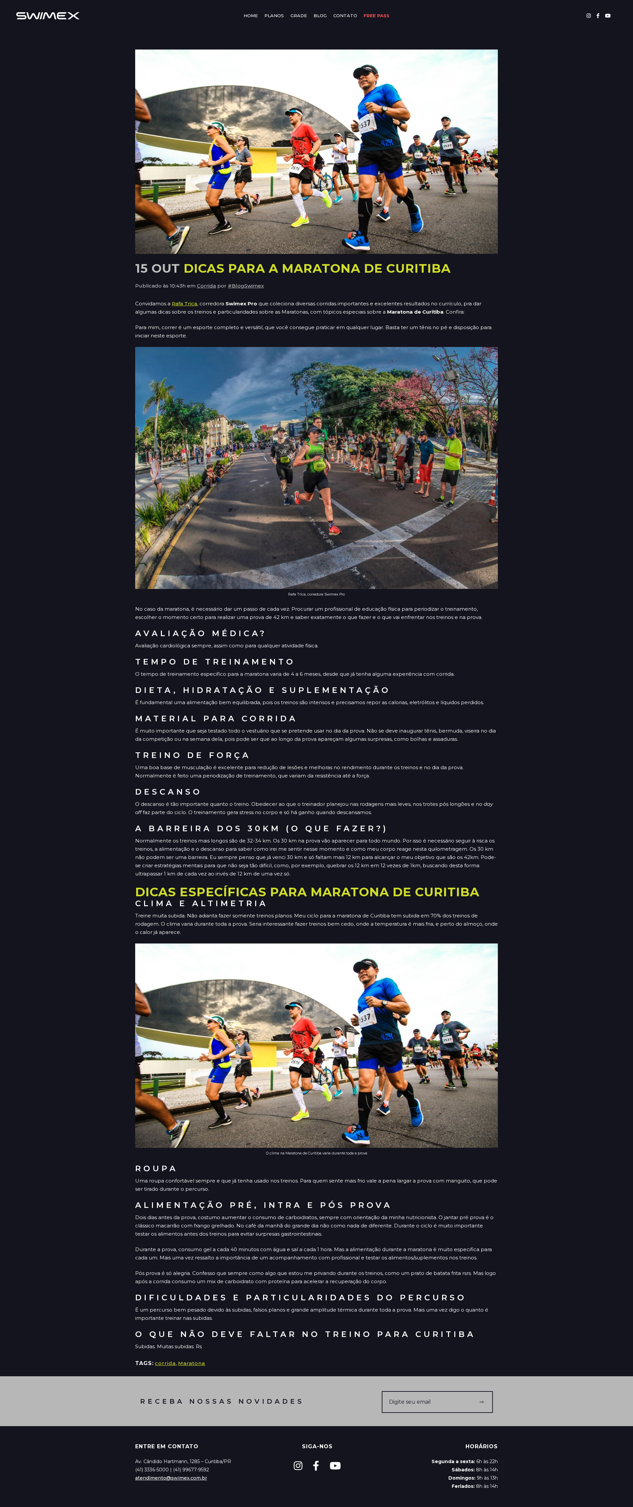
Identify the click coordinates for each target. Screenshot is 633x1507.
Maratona (191, 1363)
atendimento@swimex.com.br (171, 1478)
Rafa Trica (184, 303)
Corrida (206, 286)
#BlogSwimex (246, 286)
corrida (165, 1363)
